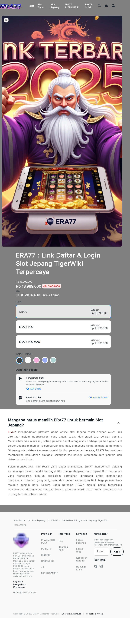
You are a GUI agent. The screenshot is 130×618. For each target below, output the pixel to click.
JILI (43, 566)
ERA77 (12, 432)
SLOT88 (46, 554)
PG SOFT (46, 548)
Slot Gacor (19, 520)
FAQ (61, 540)
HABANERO (47, 560)
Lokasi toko (80, 550)
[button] (99, 5)
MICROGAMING (49, 573)
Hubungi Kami (81, 568)
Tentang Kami (63, 548)
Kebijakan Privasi (95, 613)
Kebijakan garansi (81, 559)
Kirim (117, 551)
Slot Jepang (38, 520)
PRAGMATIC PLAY (48, 541)
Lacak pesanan (81, 541)
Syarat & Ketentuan (71, 613)
